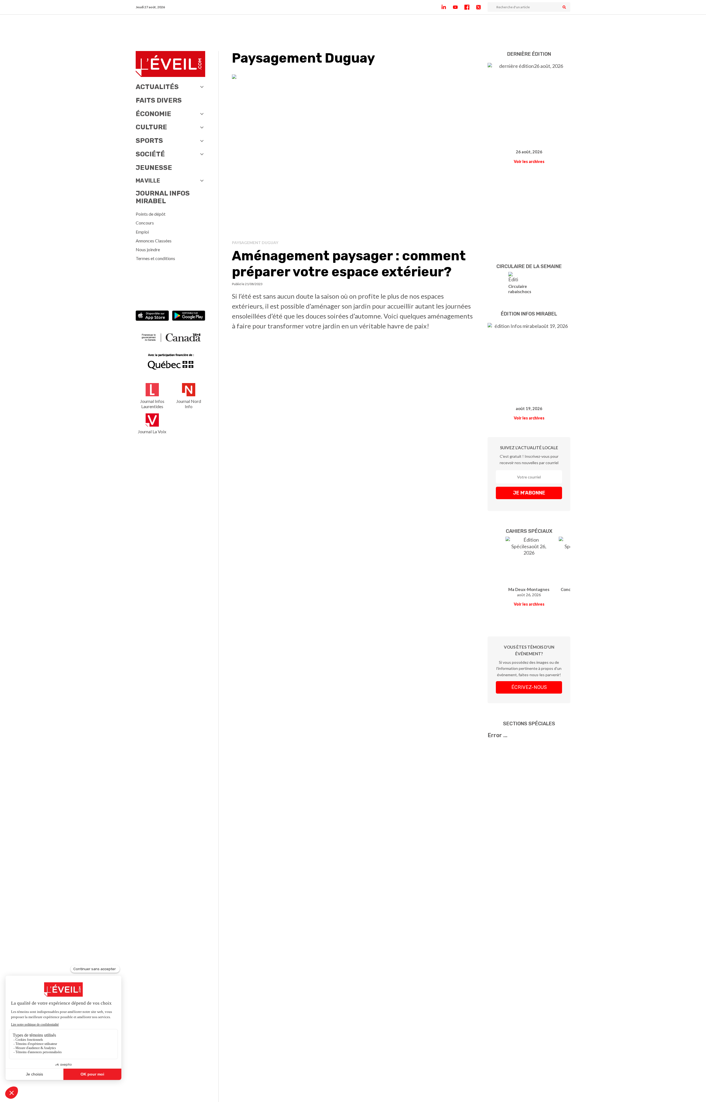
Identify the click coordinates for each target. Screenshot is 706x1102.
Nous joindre (148, 249)
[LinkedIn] (447, 7)
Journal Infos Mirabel (163, 197)
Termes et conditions (155, 258)
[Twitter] (482, 7)
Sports (149, 141)
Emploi (142, 231)
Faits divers (159, 100)
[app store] (152, 316)
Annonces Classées (154, 240)
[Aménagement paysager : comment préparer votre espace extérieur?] (353, 155)
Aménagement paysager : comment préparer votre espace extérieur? (349, 264)
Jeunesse (154, 168)
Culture (151, 127)
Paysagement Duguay (255, 242)
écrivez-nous (529, 687)
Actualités (157, 87)
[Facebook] (470, 7)
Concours (145, 222)
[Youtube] (458, 7)
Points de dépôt (150, 213)
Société (150, 154)
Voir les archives (529, 161)
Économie (153, 114)
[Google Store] (188, 316)
